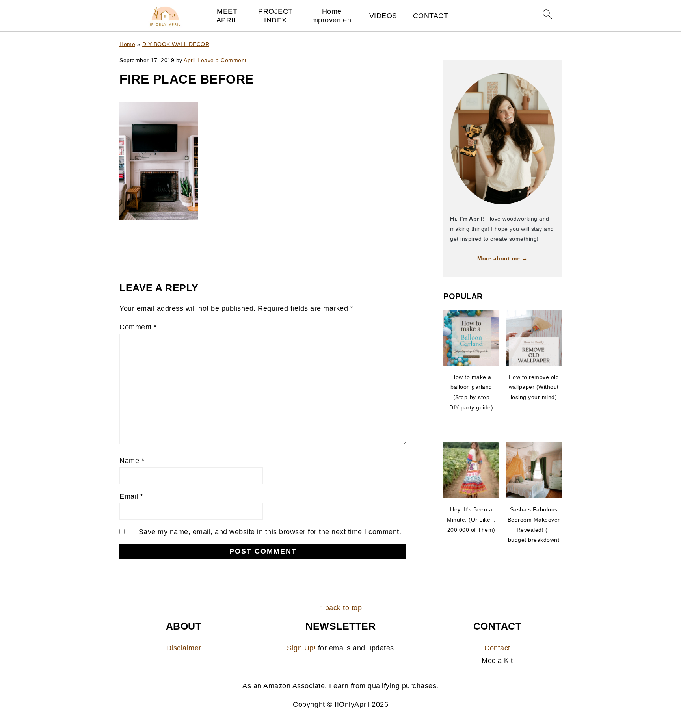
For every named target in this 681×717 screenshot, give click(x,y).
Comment (138, 327)
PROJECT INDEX (275, 15)
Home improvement (332, 15)
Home (127, 44)
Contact (497, 648)
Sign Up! (301, 648)
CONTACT (430, 16)
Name (131, 460)
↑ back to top (340, 608)
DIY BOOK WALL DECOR (176, 44)
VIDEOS (383, 16)
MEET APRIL (227, 15)
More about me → (502, 258)
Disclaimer (183, 648)
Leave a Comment (222, 60)
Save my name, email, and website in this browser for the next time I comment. (270, 532)
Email (131, 496)
